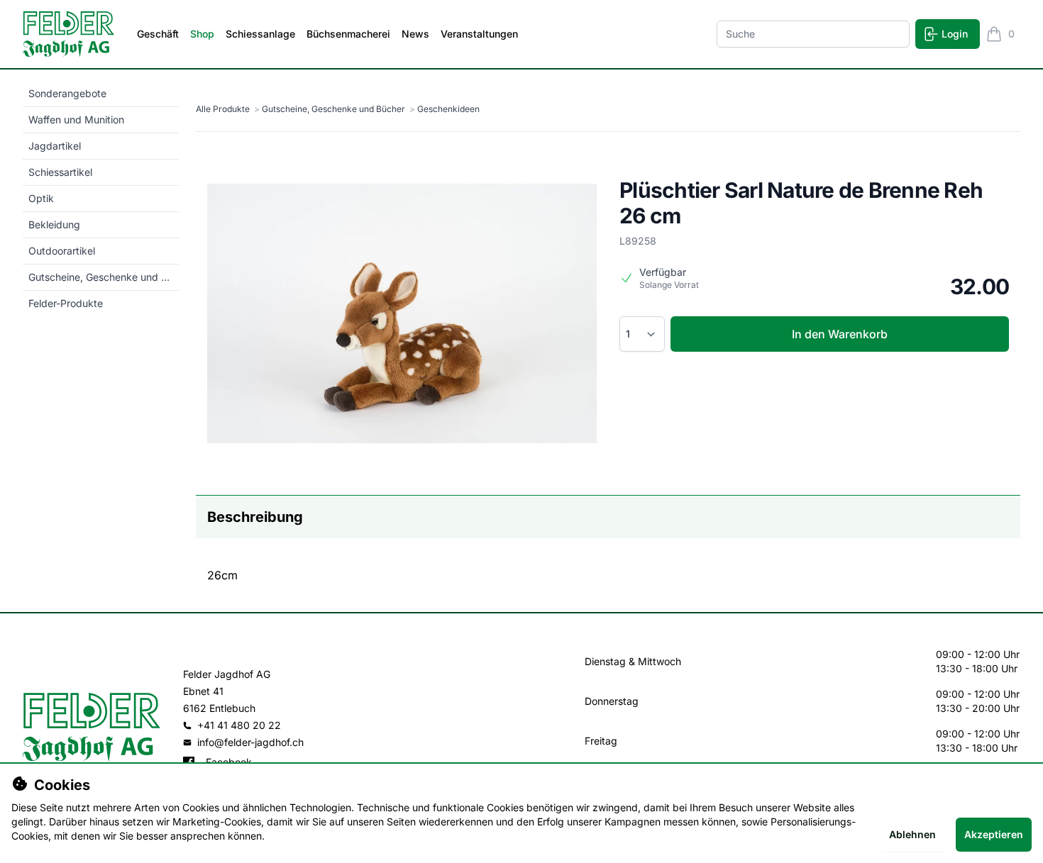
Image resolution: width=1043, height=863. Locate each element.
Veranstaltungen (479, 34)
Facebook (229, 762)
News (415, 34)
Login (955, 34)
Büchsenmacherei (348, 34)
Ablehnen (912, 834)
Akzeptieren (993, 834)
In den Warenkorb (840, 334)
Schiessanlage (260, 34)
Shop (202, 34)
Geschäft (158, 34)
